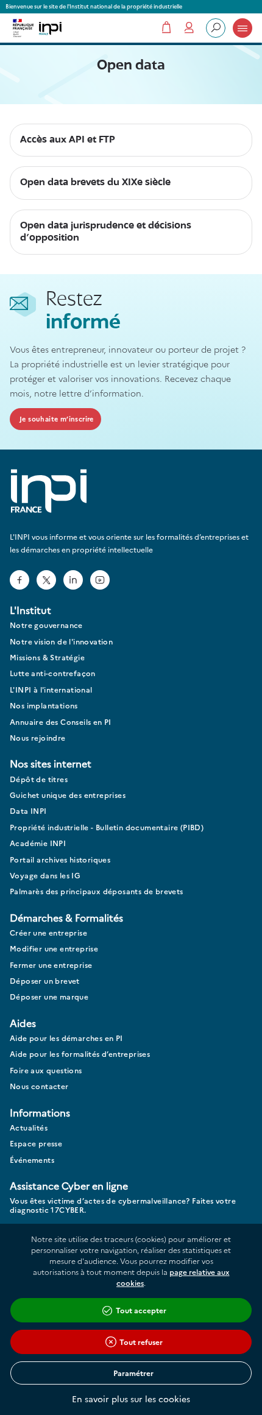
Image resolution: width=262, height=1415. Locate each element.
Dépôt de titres (39, 779)
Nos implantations (44, 705)
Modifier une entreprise (54, 948)
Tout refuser (141, 1341)
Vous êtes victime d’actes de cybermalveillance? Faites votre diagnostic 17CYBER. (123, 1205)
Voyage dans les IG (45, 875)
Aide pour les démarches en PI (66, 1038)
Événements (32, 1160)
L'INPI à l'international (51, 689)
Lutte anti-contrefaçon (53, 673)
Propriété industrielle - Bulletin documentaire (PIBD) (107, 827)
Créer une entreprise (48, 932)
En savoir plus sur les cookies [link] (131, 1398)
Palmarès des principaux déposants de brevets (96, 891)
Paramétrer (133, 1372)
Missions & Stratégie (47, 657)
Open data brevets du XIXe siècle (95, 182)
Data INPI (28, 811)
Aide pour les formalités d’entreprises (80, 1054)
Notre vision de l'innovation (61, 641)
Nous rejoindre (38, 738)
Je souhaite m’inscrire (56, 418)
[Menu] (242, 28)
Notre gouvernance (46, 625)
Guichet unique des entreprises (68, 795)
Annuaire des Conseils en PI (61, 722)
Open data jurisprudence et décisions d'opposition (105, 232)
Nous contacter (39, 1086)
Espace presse (36, 1143)
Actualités (29, 1127)
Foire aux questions (46, 1070)
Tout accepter (141, 1310)
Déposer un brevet (45, 981)
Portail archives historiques (60, 859)
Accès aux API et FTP (67, 140)
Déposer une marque (49, 996)
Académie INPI (38, 843)
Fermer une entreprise (51, 965)
